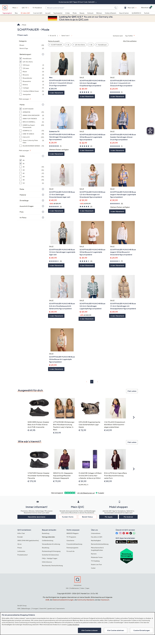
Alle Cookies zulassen (89, 630)
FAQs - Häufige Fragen (49, 558)
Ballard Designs (26, 608)
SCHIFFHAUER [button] (56, 45)
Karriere (93, 554)
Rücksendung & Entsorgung (51, 551)
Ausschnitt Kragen (27, 206)
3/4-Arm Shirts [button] (80, 45)
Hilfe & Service (47, 562)
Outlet (93, 568)
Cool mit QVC (37, 13)
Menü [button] (14, 8)
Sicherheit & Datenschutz (50, 555)
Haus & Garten (124, 13)
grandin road (51, 608)
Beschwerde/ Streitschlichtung (52, 565)
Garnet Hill (43, 608)
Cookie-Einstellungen (141, 630)
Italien (82, 588)
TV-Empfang (95, 561)
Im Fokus (23, 217)
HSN (18, 608)
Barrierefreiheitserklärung (99, 544)
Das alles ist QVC (96, 537)
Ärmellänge (24, 200)
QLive (19, 544)
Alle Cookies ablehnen (115, 630)
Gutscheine (70, 540)
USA (67, 588)
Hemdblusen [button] (102, 45)
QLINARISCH (136, 13)
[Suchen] (116, 8)
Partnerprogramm (72, 547)
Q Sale (67, 13)
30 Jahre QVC (25, 13)
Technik (146, 13)
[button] (128, 8)
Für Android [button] (128, 517)
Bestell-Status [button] (87, 517)
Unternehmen (95, 533)
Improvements (60, 608)
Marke (22, 105)
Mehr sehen (131, 391)
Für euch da (70, 551)
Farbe (22, 189)
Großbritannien (74, 588)
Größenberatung (47, 540)
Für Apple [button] (108, 517)
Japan (87, 588)
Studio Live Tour (96, 564)
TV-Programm (71, 537)
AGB (47, 600)
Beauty (82, 13)
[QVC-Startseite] (19, 25)
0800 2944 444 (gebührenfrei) (28, 540)
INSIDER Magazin (73, 533)
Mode (75, 13)
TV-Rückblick (37, 8)
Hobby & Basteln (110, 13)
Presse (19, 547)
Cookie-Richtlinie (73, 624)
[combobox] (80, 8)
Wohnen (99, 13)
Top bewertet (57, 13)
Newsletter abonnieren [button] (36, 517)
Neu (16, 13)
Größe (22, 156)
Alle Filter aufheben (130, 41)
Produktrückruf (22, 555)
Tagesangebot (7, 13)
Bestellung (45, 533)
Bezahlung (45, 547)
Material (23, 195)
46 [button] (91, 45)
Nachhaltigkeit (96, 540)
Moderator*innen (97, 557)
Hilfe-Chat (21, 533)
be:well (47, 13)
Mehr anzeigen (24, 99)
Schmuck (90, 13)
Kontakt (20, 537)
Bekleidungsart (25, 54)
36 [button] (68, 45)
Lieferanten (21, 551)
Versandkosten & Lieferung (51, 544)
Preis (22, 212)
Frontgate (35, 608)
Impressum (105, 600)
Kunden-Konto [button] (67, 517)
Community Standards (85, 600)
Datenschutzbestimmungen (63, 600)
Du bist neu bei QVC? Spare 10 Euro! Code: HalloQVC (77, 2)
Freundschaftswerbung (74, 544)
